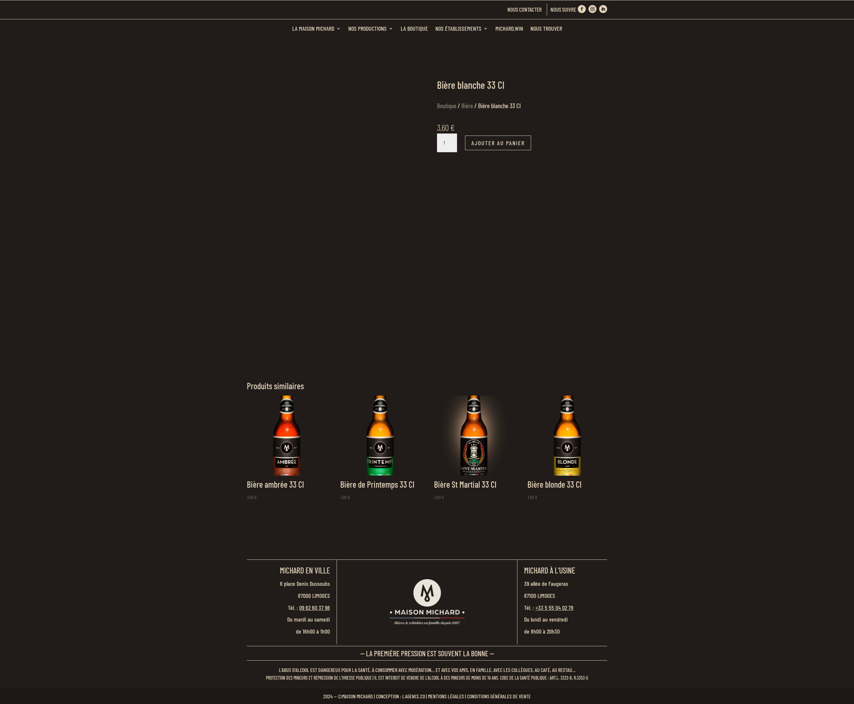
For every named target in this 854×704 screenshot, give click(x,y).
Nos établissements (458, 28)
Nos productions (367, 28)
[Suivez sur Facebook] (582, 9)
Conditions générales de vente (499, 696)
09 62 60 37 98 (314, 607)
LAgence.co (413, 696)
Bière (467, 105)
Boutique (446, 105)
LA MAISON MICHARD (313, 28)
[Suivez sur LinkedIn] (603, 9)
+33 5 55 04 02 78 (554, 607)
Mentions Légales (446, 696)
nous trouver (546, 28)
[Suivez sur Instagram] (592, 9)
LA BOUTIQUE (414, 28)
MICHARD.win (509, 28)
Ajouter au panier (498, 143)
